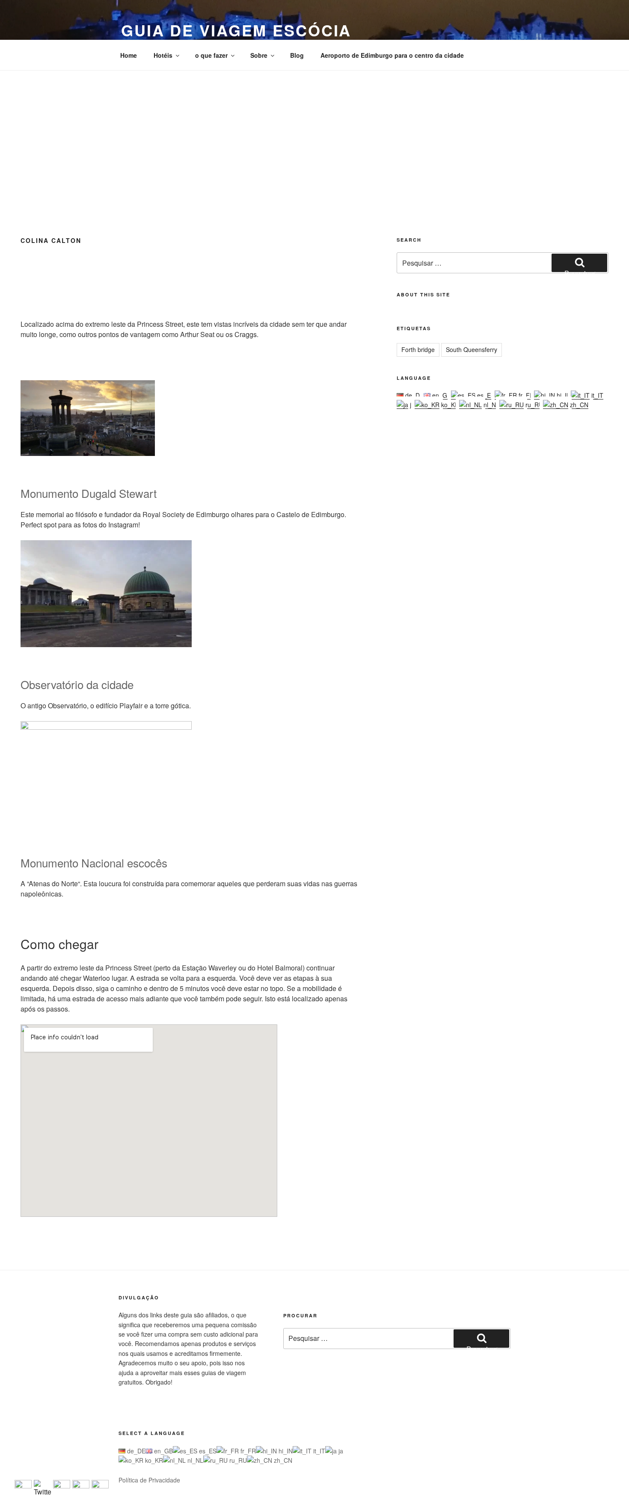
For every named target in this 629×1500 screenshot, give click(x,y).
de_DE (414, 395)
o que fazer (211, 55)
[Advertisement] (314, 135)
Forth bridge (418, 349)
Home (128, 55)
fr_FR (525, 395)
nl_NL (490, 404)
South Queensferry (471, 349)
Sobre (258, 55)
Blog (297, 55)
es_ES (485, 395)
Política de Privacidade (149, 1480)
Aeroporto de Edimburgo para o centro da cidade (392, 55)
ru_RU (533, 404)
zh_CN (578, 404)
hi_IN (563, 395)
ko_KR (449, 404)
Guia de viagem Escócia (236, 30)
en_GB (440, 395)
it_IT (596, 395)
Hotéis (163, 55)
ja (411, 404)
